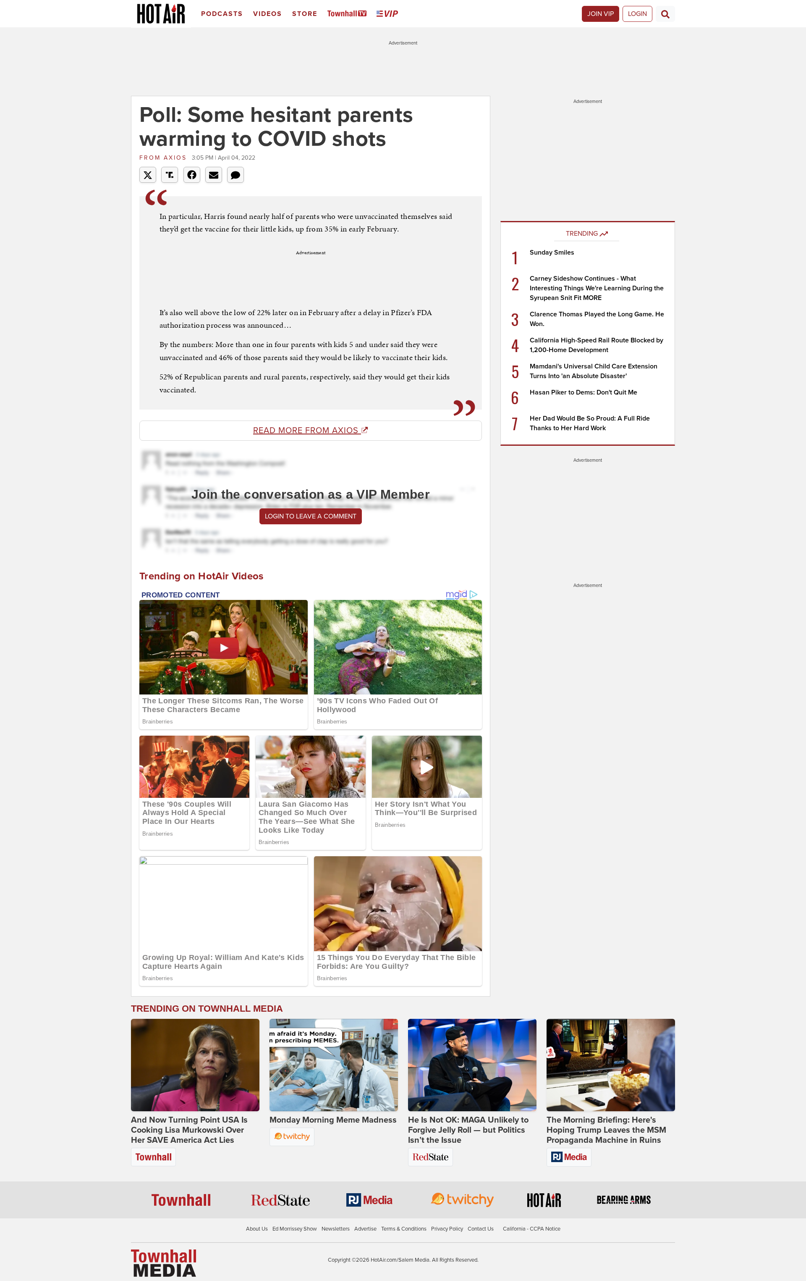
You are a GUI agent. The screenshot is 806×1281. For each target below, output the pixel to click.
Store (304, 14)
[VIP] (388, 14)
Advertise (365, 1229)
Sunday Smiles (552, 252)
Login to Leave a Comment (310, 516)
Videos (267, 14)
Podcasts (222, 14)
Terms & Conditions (404, 1229)
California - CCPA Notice (531, 1229)
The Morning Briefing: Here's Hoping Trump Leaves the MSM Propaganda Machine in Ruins (606, 1130)
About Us (257, 1229)
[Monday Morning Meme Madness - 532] (334, 1065)
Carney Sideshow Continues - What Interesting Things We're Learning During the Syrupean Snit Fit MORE (597, 288)
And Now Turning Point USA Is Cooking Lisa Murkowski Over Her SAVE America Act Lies (189, 1130)
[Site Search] (665, 14)
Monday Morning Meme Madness (333, 1120)
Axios (164, 157)
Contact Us (481, 1229)
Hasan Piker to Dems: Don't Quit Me (583, 392)
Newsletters (336, 1229)
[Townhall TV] (348, 14)
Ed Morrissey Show (294, 1229)
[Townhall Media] (163, 1262)
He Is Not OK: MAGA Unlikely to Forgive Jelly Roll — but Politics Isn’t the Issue (468, 1130)
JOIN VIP (600, 14)
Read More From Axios (307, 431)
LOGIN (637, 14)
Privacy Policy (447, 1229)
